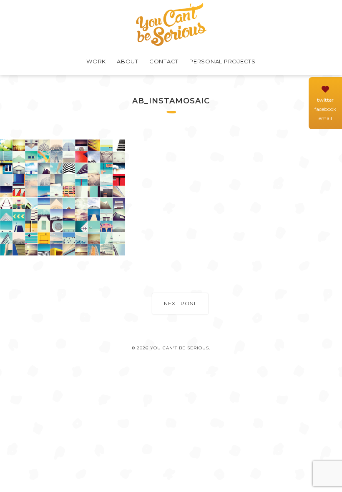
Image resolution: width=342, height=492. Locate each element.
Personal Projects (222, 61)
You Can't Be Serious (171, 24)
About (127, 61)
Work (96, 61)
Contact (164, 61)
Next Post (180, 303)
